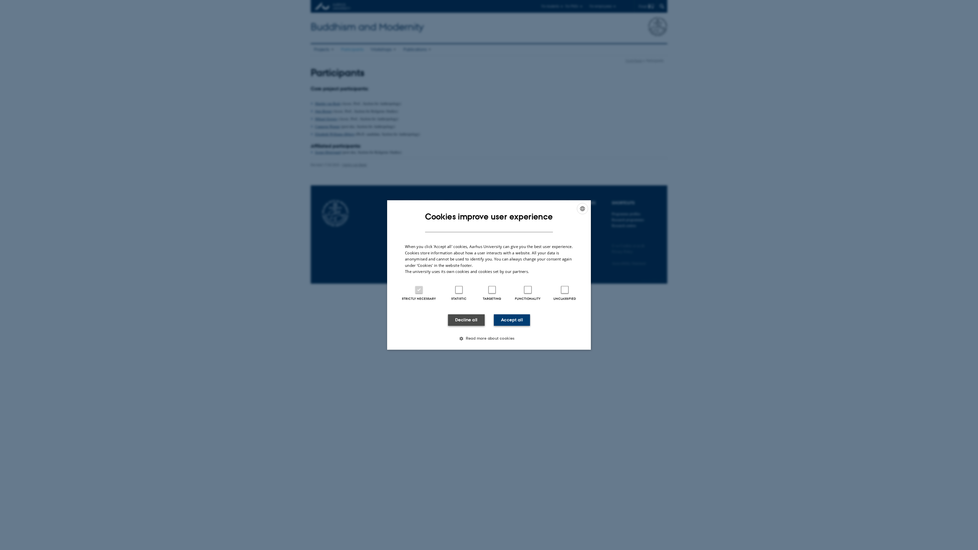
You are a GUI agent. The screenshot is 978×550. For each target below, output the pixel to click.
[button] (489, 339)
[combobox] (582, 208)
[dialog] (489, 275)
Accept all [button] (512, 320)
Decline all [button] (466, 320)
